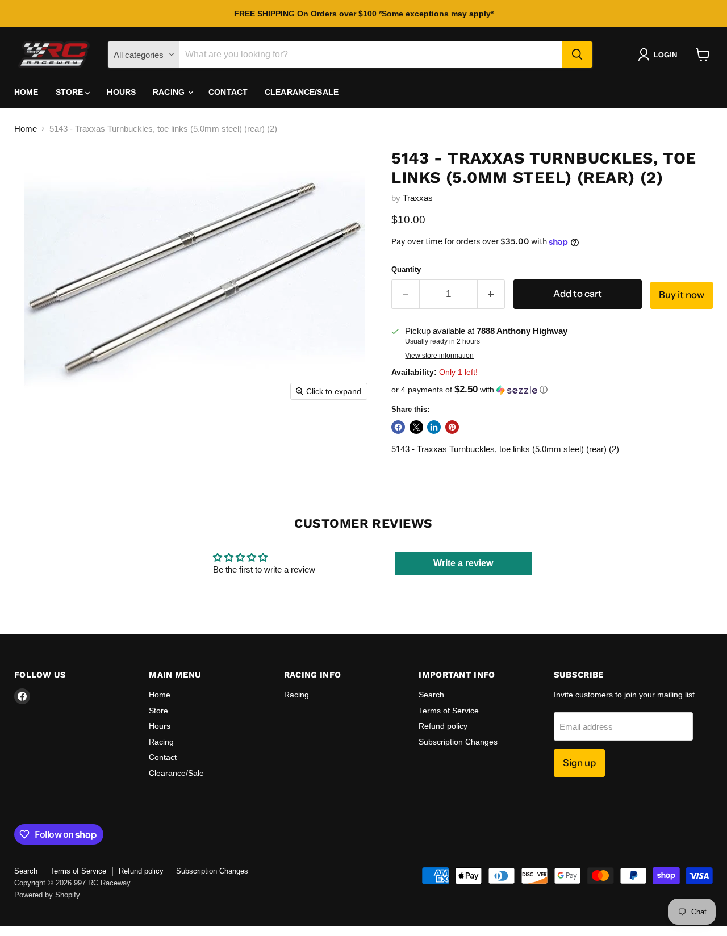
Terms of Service (449, 710)
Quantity (406, 269)
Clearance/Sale (302, 92)
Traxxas (418, 198)
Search (431, 694)
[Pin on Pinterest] (452, 427)
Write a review (463, 563)
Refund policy (443, 725)
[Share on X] (416, 427)
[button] (660, 54)
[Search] (577, 54)
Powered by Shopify (47, 895)
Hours (121, 92)
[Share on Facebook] (398, 427)
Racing (170, 92)
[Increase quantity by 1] (491, 293)
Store (71, 92)
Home (26, 92)
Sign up (579, 762)
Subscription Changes (458, 741)
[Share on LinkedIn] (434, 427)
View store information (439, 356)
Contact (228, 92)
